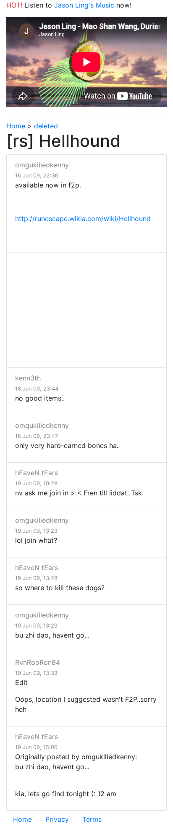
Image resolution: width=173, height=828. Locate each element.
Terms (92, 819)
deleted (46, 126)
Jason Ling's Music (84, 5)
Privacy (57, 819)
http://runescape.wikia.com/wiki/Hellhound (83, 218)
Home (15, 126)
